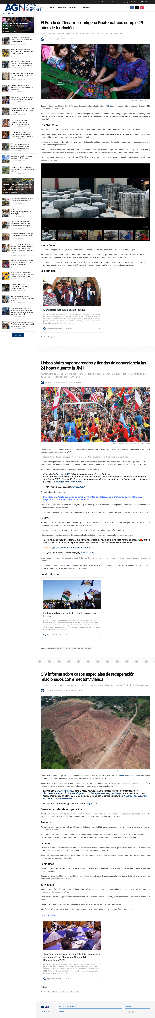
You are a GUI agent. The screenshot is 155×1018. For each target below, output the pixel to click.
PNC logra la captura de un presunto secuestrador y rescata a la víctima (22, 298)
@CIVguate (69, 793)
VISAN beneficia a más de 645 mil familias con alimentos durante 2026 (22, 75)
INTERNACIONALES (74, 382)
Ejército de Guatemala (60, 992)
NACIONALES (71, 39)
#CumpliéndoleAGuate (135, 796)
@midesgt (116, 793)
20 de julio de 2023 (59, 39)
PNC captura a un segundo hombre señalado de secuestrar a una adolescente (22, 39)
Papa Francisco (78, 648)
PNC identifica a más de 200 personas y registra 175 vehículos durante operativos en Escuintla (22, 63)
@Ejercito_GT (83, 793)
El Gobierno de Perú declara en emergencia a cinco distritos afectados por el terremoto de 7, (22, 134)
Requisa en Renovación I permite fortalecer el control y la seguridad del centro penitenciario (22, 324)
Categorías (84, 7)
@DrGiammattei (65, 791)
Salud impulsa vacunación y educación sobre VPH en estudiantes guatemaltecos (20, 122)
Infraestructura (73, 690)
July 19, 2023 (78, 487)
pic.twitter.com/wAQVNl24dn (75, 547)
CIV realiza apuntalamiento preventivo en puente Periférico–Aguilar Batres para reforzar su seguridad (17, 186)
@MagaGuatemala (100, 793)
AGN (49, 39)
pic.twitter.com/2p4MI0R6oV (57, 798)
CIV (49, 992)
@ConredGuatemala (53, 793)
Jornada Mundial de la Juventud (59, 648)
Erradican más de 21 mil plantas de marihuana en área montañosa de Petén (22, 169)
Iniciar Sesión (146, 2)
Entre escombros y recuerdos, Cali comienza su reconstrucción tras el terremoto (22, 110)
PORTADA (82, 690)
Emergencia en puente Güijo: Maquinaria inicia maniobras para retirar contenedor (22, 51)
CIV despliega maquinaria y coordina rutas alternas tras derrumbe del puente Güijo (20, 146)
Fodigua (51, 337)
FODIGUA (110, 106)
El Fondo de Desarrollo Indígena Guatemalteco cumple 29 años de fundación (16, 25)
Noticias (72, 7)
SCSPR (61, 1012)
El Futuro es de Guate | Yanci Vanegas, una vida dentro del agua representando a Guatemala (22, 274)
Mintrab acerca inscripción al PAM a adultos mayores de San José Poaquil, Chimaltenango (22, 262)
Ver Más (18, 335)
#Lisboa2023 (63, 474)
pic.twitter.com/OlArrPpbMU (68, 481)
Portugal (88, 648)
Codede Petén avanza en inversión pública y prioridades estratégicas (21, 212)
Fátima (69, 565)
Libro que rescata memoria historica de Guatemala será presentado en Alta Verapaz (20, 223)
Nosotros (62, 7)
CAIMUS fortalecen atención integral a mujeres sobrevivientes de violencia (22, 87)
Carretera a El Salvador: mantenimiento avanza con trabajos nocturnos (20, 286)
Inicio (52, 7)
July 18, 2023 (87, 552)
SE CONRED (74, 992)
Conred (121, 776)
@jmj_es (56, 547)
